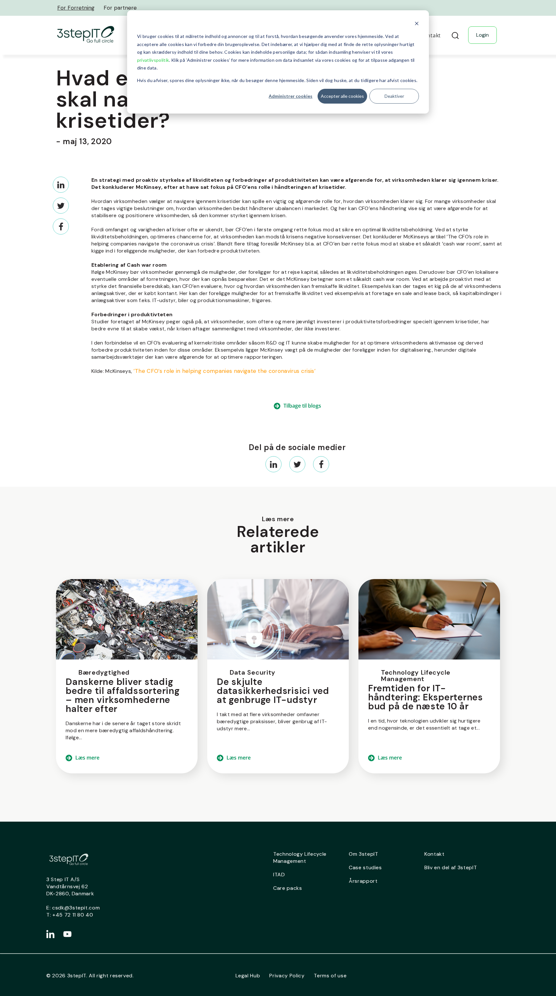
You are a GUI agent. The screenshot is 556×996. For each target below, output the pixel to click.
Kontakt (434, 854)
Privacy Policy (286, 975)
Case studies (365, 867)
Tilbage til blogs (302, 405)
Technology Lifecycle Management (300, 857)
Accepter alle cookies (342, 96)
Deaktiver (394, 96)
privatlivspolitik (153, 60)
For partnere (120, 7)
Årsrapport (363, 881)
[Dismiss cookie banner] (416, 24)
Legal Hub (248, 975)
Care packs (287, 888)
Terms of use (330, 975)
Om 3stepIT (363, 854)
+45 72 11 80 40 (72, 914)
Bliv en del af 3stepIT (450, 867)
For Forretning (76, 7)
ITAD (279, 874)
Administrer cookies (290, 96)
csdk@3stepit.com (76, 907)
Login (482, 35)
